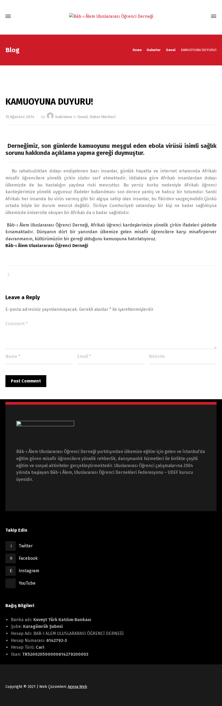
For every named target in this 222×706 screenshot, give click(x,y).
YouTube (27, 583)
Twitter (26, 545)
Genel (82, 117)
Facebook (28, 558)
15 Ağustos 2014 (19, 117)
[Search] (203, 16)
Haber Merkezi (103, 117)
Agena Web (77, 686)
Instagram (29, 570)
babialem (63, 117)
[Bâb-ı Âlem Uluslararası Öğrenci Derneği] (111, 16)
